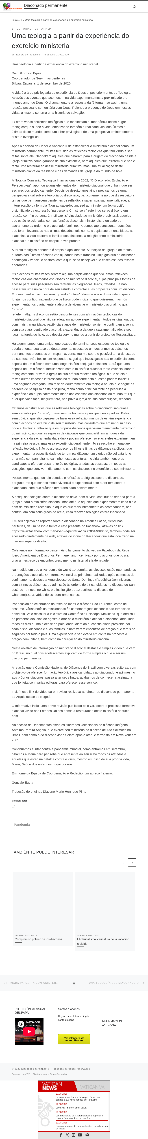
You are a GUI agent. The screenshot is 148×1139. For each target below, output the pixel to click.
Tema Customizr (58, 1074)
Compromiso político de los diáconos (38, 939)
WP (28, 1074)
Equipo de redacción (28, 54)
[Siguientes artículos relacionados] (132, 862)
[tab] (56, 1086)
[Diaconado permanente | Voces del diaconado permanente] (13, 6)
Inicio (15, 19)
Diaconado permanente (35, 1068)
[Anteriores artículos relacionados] (123, 862)
